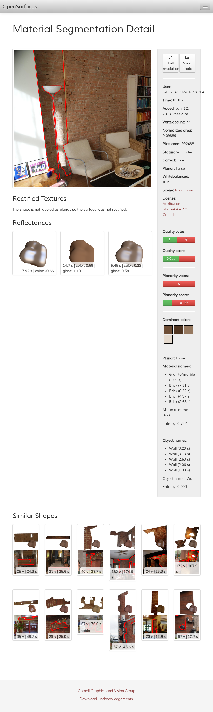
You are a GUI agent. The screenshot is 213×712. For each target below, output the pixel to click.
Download (88, 699)
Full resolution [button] (170, 66)
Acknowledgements (116, 699)
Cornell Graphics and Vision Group (106, 691)
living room (184, 190)
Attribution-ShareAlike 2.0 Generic (175, 209)
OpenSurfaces (20, 6)
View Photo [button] (187, 66)
